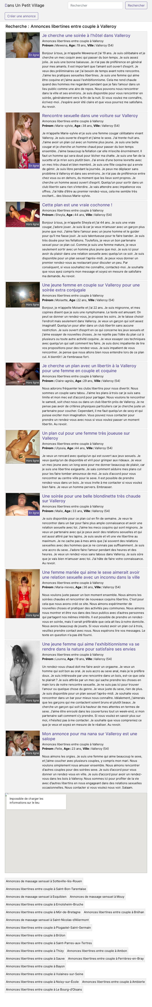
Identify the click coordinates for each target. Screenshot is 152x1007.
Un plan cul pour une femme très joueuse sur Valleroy (86, 436)
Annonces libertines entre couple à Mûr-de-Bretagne (43, 912)
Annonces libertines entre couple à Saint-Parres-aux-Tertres (49, 943)
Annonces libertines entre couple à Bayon (35, 966)
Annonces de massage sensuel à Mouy (97, 896)
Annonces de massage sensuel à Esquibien (36, 896)
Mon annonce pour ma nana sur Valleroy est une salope (89, 736)
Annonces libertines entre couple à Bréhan (114, 912)
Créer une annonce (21, 16)
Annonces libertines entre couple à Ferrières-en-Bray (106, 958)
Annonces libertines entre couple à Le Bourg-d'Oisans (44, 989)
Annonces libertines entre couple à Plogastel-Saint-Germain (48, 927)
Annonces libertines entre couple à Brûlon (35, 935)
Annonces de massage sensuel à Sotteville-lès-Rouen (44, 881)
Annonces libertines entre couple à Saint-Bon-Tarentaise (46, 889)
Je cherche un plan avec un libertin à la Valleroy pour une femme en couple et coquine (89, 368)
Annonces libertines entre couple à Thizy (35, 951)
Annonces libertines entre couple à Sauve (35, 958)
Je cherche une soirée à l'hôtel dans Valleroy (86, 35)
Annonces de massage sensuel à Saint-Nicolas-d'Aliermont (47, 920)
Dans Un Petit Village (24, 5)
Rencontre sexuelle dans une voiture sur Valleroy (90, 115)
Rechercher (136, 5)
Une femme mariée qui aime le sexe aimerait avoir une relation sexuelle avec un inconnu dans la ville (91, 575)
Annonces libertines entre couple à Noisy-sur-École (42, 982)
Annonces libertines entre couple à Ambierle (113, 982)
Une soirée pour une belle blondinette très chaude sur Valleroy (91, 499)
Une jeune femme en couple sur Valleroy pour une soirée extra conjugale (91, 287)
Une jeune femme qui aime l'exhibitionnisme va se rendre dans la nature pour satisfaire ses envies (90, 646)
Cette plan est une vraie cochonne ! (77, 204)
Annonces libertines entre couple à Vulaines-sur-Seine (44, 974)
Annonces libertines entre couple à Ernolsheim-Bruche (44, 904)
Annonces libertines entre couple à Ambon (97, 951)
